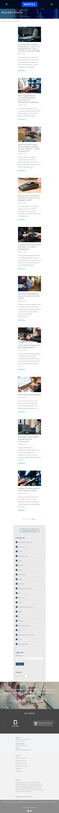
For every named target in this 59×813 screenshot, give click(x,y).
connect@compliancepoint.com (23, 750)
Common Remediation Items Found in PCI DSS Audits (29, 296)
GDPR (20, 570)
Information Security (25, 588)
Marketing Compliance (25, 607)
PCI (19, 616)
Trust (51, 802)
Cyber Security (23, 556)
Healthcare (22, 575)
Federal (20, 565)
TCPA (20, 639)
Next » (34, 519)
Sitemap (55, 802)
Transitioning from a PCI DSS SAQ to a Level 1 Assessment (29, 247)
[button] (29, 530)
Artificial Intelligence (25, 542)
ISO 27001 (21, 598)
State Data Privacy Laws (26, 635)
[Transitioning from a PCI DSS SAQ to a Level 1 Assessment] (29, 234)
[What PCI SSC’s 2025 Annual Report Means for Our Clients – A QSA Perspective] (29, 134)
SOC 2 (20, 630)
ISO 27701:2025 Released (29, 395)
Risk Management (24, 626)
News (20, 612)
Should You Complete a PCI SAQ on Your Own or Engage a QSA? (29, 198)
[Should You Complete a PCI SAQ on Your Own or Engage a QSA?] (29, 185)
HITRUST (21, 584)
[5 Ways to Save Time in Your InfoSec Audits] (29, 478)
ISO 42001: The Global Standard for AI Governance (28, 439)
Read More (21, 70)
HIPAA (20, 579)
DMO (20, 561)
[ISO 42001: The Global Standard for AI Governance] (29, 427)
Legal (20, 602)
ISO (19, 593)
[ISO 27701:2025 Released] (29, 384)
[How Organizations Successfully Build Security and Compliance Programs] (29, 85)
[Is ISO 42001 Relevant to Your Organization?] (29, 335)
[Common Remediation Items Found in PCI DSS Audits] (29, 283)
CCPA (20, 551)
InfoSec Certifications (21, 758)
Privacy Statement (33, 802)
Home (3, 21)
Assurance (21, 547)
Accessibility (40, 802)
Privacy (20, 621)
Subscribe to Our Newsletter (23, 796)
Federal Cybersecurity (21, 760)
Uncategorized (23, 644)
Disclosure (46, 802)
